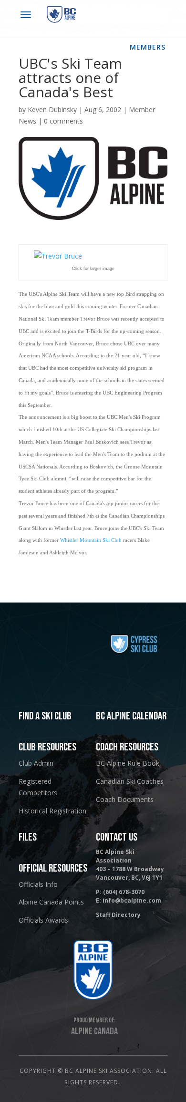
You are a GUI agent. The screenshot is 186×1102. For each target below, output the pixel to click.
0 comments (63, 120)
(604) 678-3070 (124, 892)
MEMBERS (147, 47)
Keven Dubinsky (52, 109)
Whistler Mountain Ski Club (91, 540)
